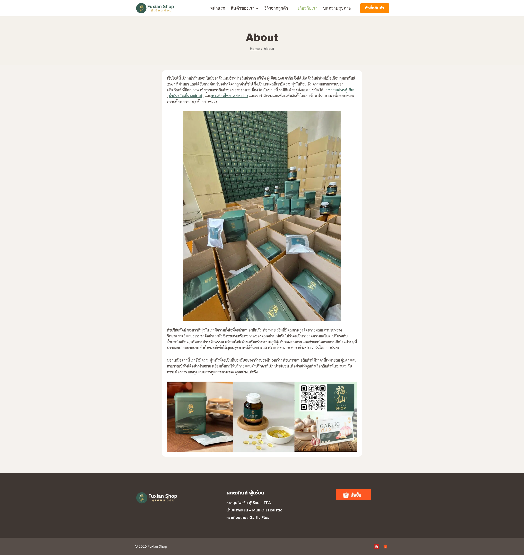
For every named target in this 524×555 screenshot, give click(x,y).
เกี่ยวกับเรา (307, 8)
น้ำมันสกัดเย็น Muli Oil (185, 95)
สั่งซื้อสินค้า (374, 8)
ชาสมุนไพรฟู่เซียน (341, 90)
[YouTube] (376, 546)
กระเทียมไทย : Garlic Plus (247, 517)
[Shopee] (385, 546)
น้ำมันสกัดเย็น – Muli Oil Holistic (254, 510)
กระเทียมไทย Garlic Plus (229, 95)
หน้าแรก (217, 8)
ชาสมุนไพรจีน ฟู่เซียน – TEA (248, 503)
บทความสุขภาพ (337, 8)
